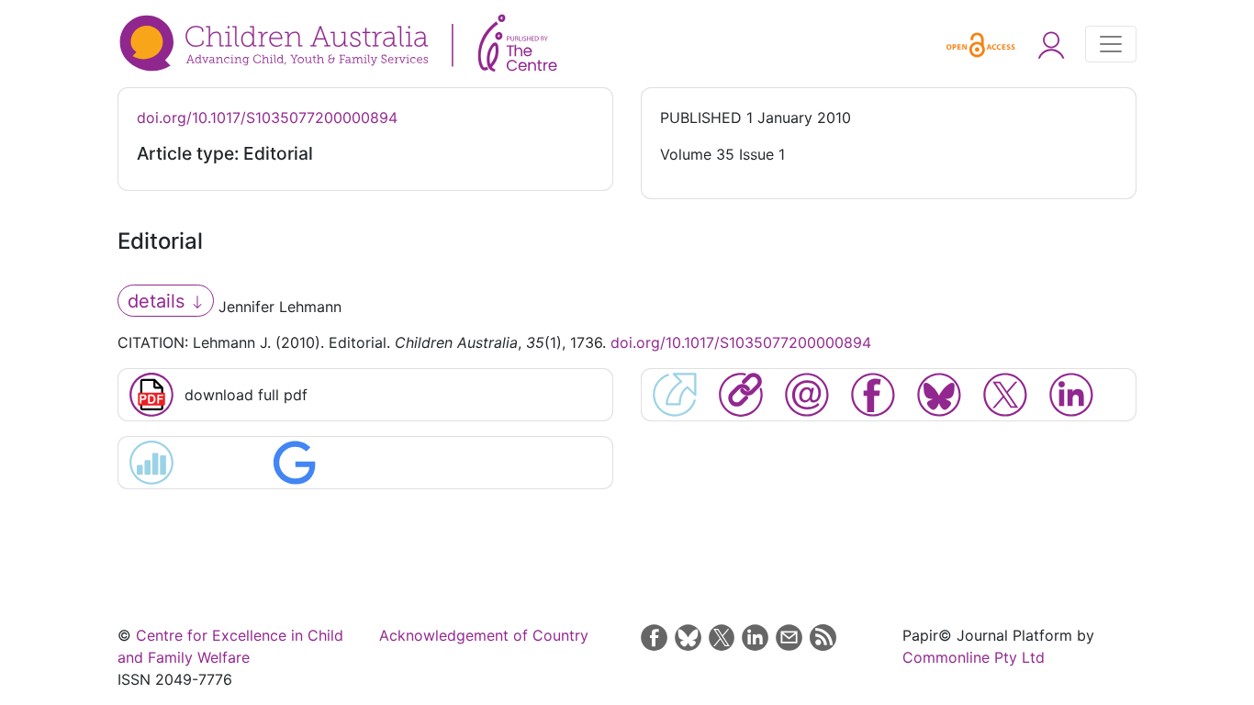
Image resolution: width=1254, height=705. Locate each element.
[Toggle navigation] (1110, 44)
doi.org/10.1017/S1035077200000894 (267, 117)
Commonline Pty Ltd (973, 657)
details (159, 301)
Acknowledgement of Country (483, 635)
